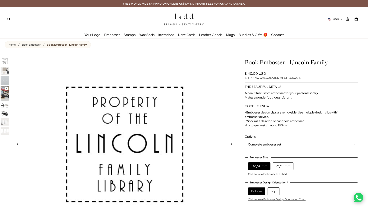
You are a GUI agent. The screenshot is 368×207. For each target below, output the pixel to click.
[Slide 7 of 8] (5, 122)
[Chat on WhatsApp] (358, 197)
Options (250, 137)
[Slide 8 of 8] (5, 131)
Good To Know (257, 106)
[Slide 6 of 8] (5, 113)
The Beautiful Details (263, 87)
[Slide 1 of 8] (5, 61)
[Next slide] (233, 144)
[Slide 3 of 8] (5, 80)
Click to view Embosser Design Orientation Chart (277, 199)
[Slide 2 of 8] (5, 71)
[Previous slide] (15, 144)
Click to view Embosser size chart (267, 174)
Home (12, 44)
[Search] (9, 19)
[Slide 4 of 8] (5, 93)
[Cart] (356, 19)
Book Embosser (31, 44)
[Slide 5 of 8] (5, 105)
